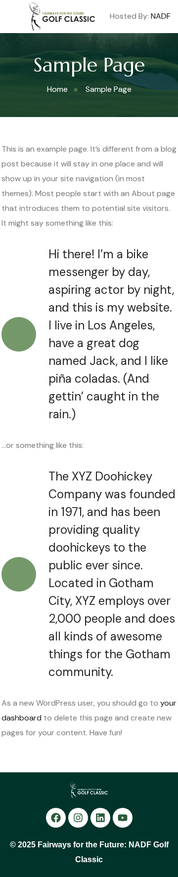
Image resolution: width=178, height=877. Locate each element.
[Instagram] (78, 818)
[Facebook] (56, 818)
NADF (161, 16)
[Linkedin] (100, 818)
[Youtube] (123, 818)
